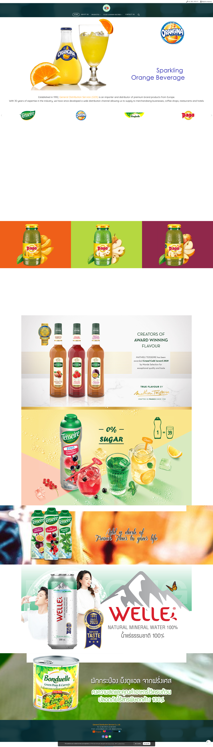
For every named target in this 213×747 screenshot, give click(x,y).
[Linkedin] (116, 731)
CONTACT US (130, 14)
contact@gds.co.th (101, 729)
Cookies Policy (121, 743)
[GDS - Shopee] (97, 731)
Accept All (146, 743)
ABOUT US (85, 14)
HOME (76, 14)
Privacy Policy (111, 743)
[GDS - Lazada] (107, 731)
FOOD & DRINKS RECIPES (112, 14)
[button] (139, 14)
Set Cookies (138, 743)
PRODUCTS (95, 14)
